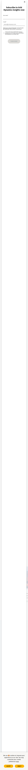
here (17, 761)
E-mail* (4, 21)
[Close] (24, 2)
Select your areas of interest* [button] (9, 28)
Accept (9, 766)
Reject (19, 766)
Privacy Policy (15, 33)
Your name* (5, 15)
